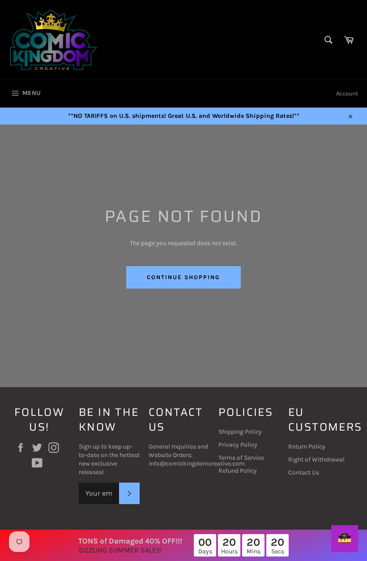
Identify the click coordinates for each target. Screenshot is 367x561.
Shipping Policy (240, 432)
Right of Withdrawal (316, 459)
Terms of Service (241, 458)
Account (347, 93)
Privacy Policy (237, 445)
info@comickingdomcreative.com (197, 463)
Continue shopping (183, 277)
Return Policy (306, 446)
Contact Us (303, 472)
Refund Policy (237, 471)
